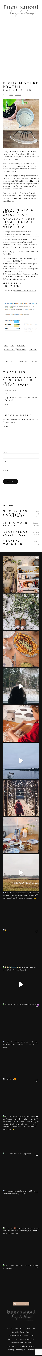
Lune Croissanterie (22, 178)
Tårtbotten (8, 361)
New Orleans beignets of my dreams (16, 514)
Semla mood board (15, 524)
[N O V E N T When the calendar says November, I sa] (21, 910)
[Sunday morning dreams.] (21, 835)
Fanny (11, 95)
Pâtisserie (18, 95)
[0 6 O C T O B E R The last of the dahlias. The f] (21, 1282)
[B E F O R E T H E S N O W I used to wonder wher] (21, 872)
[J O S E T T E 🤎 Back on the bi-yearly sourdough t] (21, 1245)
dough (6, 345)
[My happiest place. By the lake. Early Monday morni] (21, 1208)
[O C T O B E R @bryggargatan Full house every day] (21, 1133)
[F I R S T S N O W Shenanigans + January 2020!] (21, 798)
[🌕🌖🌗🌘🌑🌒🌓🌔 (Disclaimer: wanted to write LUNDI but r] (21, 984)
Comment (6, 426)
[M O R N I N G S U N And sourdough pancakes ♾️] (21, 1021)
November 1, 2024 (10, 390)
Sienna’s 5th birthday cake (28, 361)
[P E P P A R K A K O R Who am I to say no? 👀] (21, 723)
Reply (6, 404)
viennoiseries (33, 349)
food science (21, 345)
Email (5, 461)
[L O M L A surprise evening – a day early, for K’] (21, 649)
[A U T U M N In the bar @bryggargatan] (21, 1171)
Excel (12, 345)
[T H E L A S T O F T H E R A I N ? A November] (21, 761)
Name (5, 452)
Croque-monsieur (13, 542)
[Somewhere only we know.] (21, 686)
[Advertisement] (21, 55)
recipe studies (21, 349)
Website (5, 470)
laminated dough (9, 349)
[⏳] (21, 947)
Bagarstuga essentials (15, 533)
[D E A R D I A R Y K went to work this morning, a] (21, 574)
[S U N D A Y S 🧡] (21, 1096)
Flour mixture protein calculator (18, 224)
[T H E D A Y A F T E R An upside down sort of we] (21, 612)
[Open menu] (21, 21)
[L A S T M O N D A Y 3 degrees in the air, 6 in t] (21, 1059)
